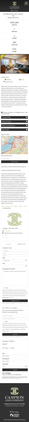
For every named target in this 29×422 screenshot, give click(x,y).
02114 (25, 206)
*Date (3, 257)
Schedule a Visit (21, 244)
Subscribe (15, 334)
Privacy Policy (11, 297)
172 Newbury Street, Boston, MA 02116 (14, 406)
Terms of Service (22, 303)
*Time (3, 263)
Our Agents (5, 237)
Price (3, 353)
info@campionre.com (10, 404)
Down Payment (5, 358)
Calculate (15, 370)
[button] (2, 64)
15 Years (12, 348)
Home (2, 206)
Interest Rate (5, 364)
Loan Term (4, 344)
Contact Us (5, 235)
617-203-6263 (15, 10)
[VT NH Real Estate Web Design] (14, 415)
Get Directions (14, 161)
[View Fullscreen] (3, 143)
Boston (20, 206)
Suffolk (15, 206)
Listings (7, 206)
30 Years (6, 348)
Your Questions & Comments (8, 268)
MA (11, 206)
